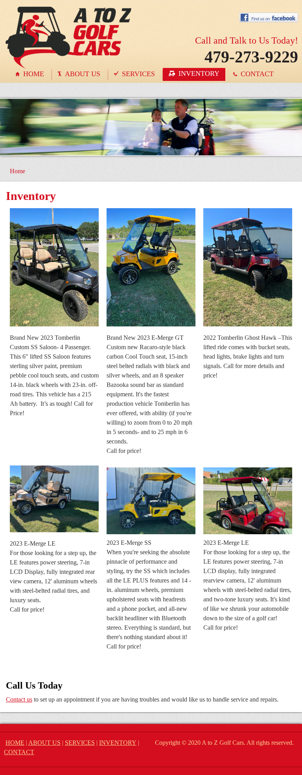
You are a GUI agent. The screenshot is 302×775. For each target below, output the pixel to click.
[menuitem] (31, 74)
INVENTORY (117, 742)
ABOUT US (44, 742)
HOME (15, 742)
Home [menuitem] (17, 171)
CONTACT (19, 752)
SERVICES (80, 742)
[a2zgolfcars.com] (68, 15)
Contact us (19, 699)
